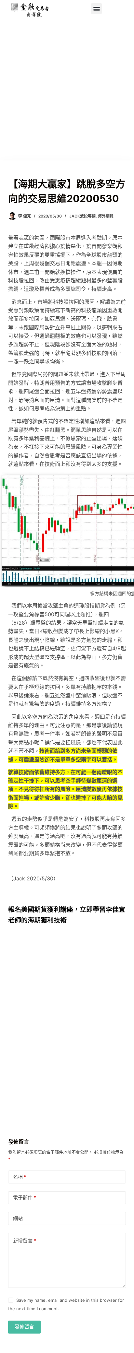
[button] (96, 8)
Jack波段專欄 (82, 216)
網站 (18, 1218)
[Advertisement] (67, 90)
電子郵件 (24, 1197)
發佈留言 (24, 1327)
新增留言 (24, 1241)
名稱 (19, 1177)
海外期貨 (106, 216)
